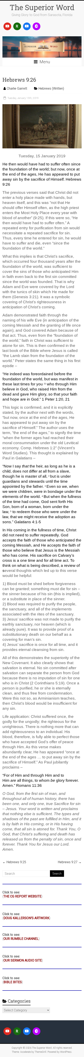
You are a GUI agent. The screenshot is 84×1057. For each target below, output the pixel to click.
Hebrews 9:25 (14, 862)
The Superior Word (42, 7)
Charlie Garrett (17, 88)
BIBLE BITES (12, 982)
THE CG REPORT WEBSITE (22, 896)
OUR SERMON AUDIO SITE (22, 960)
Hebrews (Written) (51, 88)
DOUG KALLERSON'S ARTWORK (26, 918)
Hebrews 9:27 (70, 862)
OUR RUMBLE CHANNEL (21, 939)
